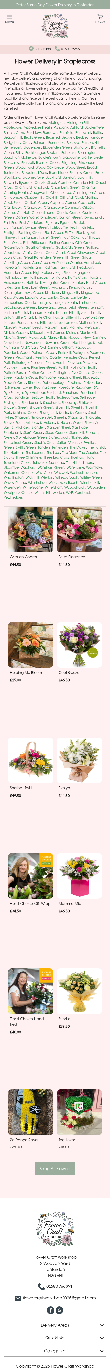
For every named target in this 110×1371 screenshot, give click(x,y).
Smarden (22, 417)
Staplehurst (12, 433)
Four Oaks (71, 237)
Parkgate (80, 353)
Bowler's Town (49, 157)
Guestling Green (17, 263)
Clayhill (52, 197)
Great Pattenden (37, 257)
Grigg (86, 257)
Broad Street (75, 167)
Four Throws (90, 237)
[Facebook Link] (51, 1310)
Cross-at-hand (43, 213)
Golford (92, 247)
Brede (98, 157)
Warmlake (94, 467)
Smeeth (60, 417)
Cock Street (13, 203)
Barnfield (66, 133)
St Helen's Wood (70, 423)
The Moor (69, 453)
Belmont (39, 143)
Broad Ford (25, 167)
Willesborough (66, 477)
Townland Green (17, 463)
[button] (55, 1324)
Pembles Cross (75, 357)
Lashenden (88, 303)
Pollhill (63, 367)
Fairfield (87, 227)
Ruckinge (83, 387)
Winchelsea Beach (63, 483)
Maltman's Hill (90, 323)
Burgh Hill (85, 177)
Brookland (12, 177)
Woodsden (96, 487)
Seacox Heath (43, 397)
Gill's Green (84, 243)
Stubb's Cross (44, 443)
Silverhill (77, 407)
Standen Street (58, 427)
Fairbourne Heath (64, 227)
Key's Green (33, 293)
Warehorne (75, 467)
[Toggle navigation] (9, 19)
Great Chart (55, 253)
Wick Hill (32, 477)
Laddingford (35, 297)
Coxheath (86, 203)
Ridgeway (91, 377)
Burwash (10, 183)
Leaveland (46, 307)
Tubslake (40, 463)
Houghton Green (56, 283)
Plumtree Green (43, 367)
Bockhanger (35, 153)
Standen (38, 427)
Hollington (57, 277)
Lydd (51, 323)
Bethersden (12, 147)
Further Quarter (61, 243)
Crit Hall (23, 213)
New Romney (94, 337)
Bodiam (53, 153)
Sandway (22, 397)
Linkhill (95, 313)
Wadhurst (28, 467)
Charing (88, 187)
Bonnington (87, 153)
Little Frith (73, 317)
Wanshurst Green (51, 467)
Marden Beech (30, 327)
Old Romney (50, 347)
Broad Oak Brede (50, 167)
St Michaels (21, 427)
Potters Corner (40, 373)
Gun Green (41, 263)
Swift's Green (26, 447)
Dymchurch (93, 217)
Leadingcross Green (20, 307)
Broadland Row (34, 173)
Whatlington (14, 477)
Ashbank (61, 127)
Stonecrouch (59, 437)
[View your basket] (100, 18)
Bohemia (68, 153)
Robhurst (75, 383)
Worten (58, 493)
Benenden (56, 143)
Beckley (68, 137)
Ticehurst (78, 457)
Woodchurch (74, 487)
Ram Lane (47, 377)
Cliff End (66, 197)
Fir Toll (69, 233)
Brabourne (71, 157)
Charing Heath (16, 193)
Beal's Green (34, 137)
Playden (74, 363)
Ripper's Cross (15, 383)
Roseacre (66, 387)
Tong (91, 457)
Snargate (92, 417)
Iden (25, 287)
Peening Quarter (48, 357)
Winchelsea (37, 483)
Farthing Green (30, 233)
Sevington (12, 403)
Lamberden (79, 297)
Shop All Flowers (55, 1168)
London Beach (16, 323)
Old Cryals (29, 347)
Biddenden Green (57, 147)
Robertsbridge (54, 383)
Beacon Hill (13, 137)
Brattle (87, 157)
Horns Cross (77, 277)
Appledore (12, 127)
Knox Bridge (13, 297)
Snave (9, 423)
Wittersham (53, 487)
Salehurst (54, 393)
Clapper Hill (33, 197)
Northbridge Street (87, 343)
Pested (94, 357)
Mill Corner (55, 333)
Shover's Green (16, 407)
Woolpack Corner (18, 493)
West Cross (44, 473)
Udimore (86, 463)
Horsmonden (14, 283)
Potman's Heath (83, 367)
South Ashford (27, 423)
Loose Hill (37, 323)
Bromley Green (81, 173)
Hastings (49, 267)
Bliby (19, 153)
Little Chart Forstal (49, 317)
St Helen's (47, 423)
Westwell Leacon (83, 473)
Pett (7, 363)
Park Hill (64, 353)
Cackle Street (45, 183)
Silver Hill (62, 407)
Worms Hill (43, 493)
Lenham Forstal (16, 313)
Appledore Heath (38, 127)
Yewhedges (13, 497)
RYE (96, 387)
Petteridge (20, 363)
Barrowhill (83, 133)
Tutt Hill (71, 463)
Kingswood (90, 293)
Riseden (34, 383)
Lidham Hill (65, 313)
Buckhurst (53, 177)
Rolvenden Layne (18, 387)
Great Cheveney (80, 253)
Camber (64, 183)
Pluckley (89, 363)
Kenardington (80, 287)
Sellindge (87, 397)
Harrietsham (31, 267)
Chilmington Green (88, 193)
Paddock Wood (17, 353)
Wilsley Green (91, 477)
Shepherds (51, 403)
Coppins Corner (63, 203)
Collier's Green (36, 203)
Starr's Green (33, 433)
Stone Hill (76, 433)
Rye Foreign (13, 393)
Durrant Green (70, 217)
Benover (73, 143)
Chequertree (60, 193)
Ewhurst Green (36, 227)
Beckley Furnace (89, 137)
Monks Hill (88, 333)
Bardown (50, 133)
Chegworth (39, 193)
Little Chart (24, 317)
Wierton (47, 477)
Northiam (11, 347)
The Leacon (35, 453)
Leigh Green (78, 307)
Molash (72, 333)
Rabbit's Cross (26, 377)
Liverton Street (93, 317)
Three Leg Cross (56, 457)
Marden (10, 327)
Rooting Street (45, 387)
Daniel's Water (27, 217)
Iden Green (40, 287)
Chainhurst (23, 187)
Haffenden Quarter (67, 263)
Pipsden (37, 363)
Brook (100, 173)
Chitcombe (13, 197)
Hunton (78, 283)
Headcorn (85, 267)
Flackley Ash (86, 233)
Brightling (69, 163)
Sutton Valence (69, 443)
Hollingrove (38, 277)
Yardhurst (82, 493)
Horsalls (95, 277)
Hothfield (34, 283)
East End (10, 223)
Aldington (57, 123)
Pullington (61, 373)
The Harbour (14, 453)
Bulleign (69, 177)
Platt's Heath (55, 363)
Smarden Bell (41, 417)
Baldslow (34, 133)
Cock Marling (86, 197)
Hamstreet (92, 263)
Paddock (83, 347)
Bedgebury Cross (17, 143)
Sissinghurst (48, 413)
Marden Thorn (56, 327)
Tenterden (60, 447)
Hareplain (12, 267)
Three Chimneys (28, 457)
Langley (45, 303)
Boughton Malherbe (20, 157)
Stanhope (80, 427)
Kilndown (52, 293)
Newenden (33, 343)
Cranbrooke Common (62, 207)
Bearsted (53, 137)
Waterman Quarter (19, 473)
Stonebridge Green (31, 437)
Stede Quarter (56, 433)
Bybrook (25, 183)
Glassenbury (14, 247)
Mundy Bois (57, 337)
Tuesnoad (56, 463)
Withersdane (33, 487)
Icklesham (12, 287)
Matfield (75, 327)
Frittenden (39, 243)
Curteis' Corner (68, 213)
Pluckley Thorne (16, 367)
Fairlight (10, 233)
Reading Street (69, 377)
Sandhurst (71, 393)
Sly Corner (78, 413)
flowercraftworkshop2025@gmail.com (59, 1298)
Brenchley (11, 163)
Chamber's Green (65, 187)
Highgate (82, 273)
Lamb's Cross (57, 297)
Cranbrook (13, 207)
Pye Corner (81, 373)
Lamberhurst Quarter (20, 303)
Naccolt (74, 337)
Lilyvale (81, 313)
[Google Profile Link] (59, 1310)
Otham (67, 347)
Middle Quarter (16, 333)
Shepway (69, 403)
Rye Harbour (35, 393)
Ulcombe (11, 467)
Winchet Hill (89, 483)
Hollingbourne (15, 277)
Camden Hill (83, 183)
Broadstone (58, 173)
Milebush (37, 333)
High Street (63, 273)
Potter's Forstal (15, 373)
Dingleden (48, 217)
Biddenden (32, 147)
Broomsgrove (33, 177)
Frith (26, 243)
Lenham (96, 307)
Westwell (61, 473)
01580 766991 (71, 49)
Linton (9, 317)
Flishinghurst (27, 237)
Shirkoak (85, 403)
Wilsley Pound (15, 483)
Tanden (44, 447)
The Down (78, 447)
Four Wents (12, 243)
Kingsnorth (70, 293)
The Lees (53, 453)
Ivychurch (59, 287)
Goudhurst (12, 253)
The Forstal (96, 447)
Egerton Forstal (72, 223)
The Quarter (88, 453)
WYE (69, 493)
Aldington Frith (78, 123)
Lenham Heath (42, 313)
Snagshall (75, 417)
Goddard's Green (70, 247)
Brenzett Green (48, 163)
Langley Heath (65, 303)
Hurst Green (95, 283)
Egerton (52, 223)
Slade (63, 413)
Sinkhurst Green (25, 413)
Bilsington (81, 147)
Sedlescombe (67, 397)
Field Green (54, 233)
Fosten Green (50, 237)
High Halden (43, 273)
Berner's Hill (90, 143)
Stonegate (79, 437)
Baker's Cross (14, 133)
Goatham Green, (39, 247)
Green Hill (61, 257)
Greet (75, 257)
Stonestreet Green (18, 443)
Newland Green (57, 343)
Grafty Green (33, 253)
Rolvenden (92, 383)
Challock (41, 187)
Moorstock (37, 337)
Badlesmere (94, 127)
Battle (97, 133)
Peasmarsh (24, 357)
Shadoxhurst (31, 403)
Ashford (76, 127)
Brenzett (27, 163)
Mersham (91, 327)
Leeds (62, 307)
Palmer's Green (44, 353)
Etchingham (13, 227)
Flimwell (10, 237)
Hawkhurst (66, 267)
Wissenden (12, 487)
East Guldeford (31, 223)
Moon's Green (15, 337)
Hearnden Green (17, 273)
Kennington (13, 293)
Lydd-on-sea (67, 323)
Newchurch (13, 343)
